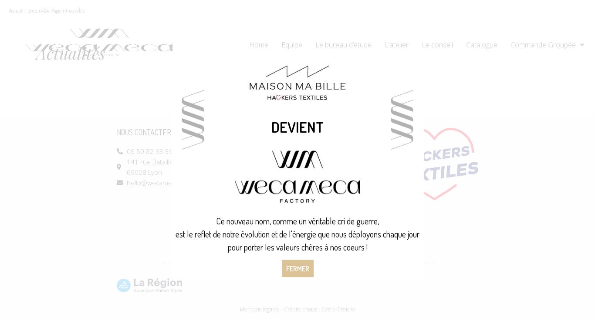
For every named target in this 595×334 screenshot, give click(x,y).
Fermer (297, 268)
